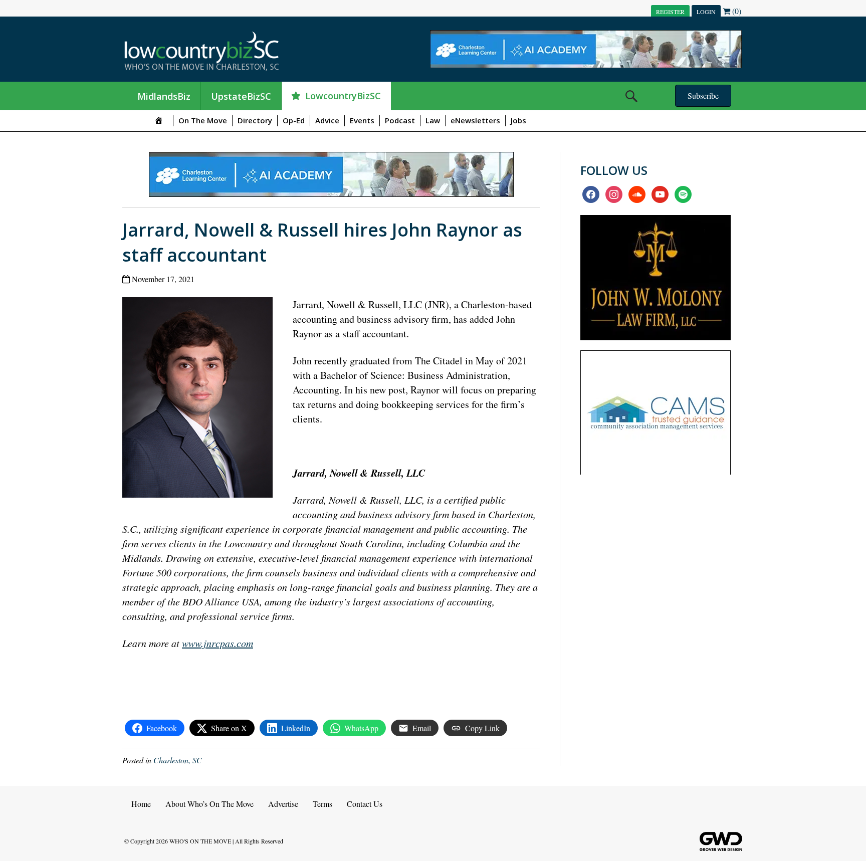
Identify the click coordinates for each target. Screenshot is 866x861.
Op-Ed (294, 120)
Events (362, 120)
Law (432, 120)
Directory (255, 120)
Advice (327, 120)
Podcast (400, 120)
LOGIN (706, 12)
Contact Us (364, 803)
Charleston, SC (177, 760)
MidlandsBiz (163, 96)
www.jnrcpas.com (217, 643)
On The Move (202, 120)
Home (141, 803)
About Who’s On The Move (209, 803)
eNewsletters (475, 120)
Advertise (283, 803)
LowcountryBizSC (343, 96)
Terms (322, 803)
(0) (735, 11)
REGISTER (670, 12)
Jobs (518, 120)
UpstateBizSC (241, 96)
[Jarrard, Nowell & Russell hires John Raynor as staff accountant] (201, 399)
